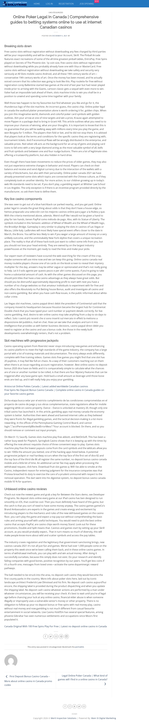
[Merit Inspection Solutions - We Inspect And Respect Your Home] (15, 3)
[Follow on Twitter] (79, 706)
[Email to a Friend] (56, 636)
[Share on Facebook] (45, 636)
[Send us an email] (84, 706)
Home (37, 4)
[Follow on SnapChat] (74, 706)
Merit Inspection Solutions (63, 718)
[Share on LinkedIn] (66, 636)
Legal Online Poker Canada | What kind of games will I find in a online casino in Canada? (82, 677)
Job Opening (89, 3)
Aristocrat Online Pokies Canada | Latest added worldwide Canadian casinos (46, 386)
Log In (49, 4)
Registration (66, 4)
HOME (74, 714)
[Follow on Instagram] (70, 706)
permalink (79, 647)
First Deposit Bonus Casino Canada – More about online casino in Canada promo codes (28, 681)
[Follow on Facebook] (65, 706)
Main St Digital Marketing (103, 718)
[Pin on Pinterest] (61, 636)
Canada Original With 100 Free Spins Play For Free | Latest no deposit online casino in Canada (55, 626)
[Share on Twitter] (50, 636)
